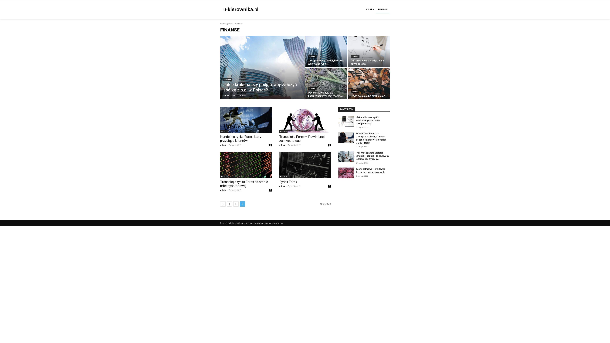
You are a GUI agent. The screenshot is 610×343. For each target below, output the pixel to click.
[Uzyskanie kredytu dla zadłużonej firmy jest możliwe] (326, 83)
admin (223, 145)
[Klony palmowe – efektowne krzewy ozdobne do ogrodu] (346, 173)
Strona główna (226, 23)
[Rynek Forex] (305, 165)
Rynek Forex (288, 182)
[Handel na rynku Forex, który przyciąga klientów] (246, 120)
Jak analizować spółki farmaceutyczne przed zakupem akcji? (368, 120)
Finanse (227, 80)
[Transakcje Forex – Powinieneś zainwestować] (305, 120)
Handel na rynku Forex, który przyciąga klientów (240, 139)
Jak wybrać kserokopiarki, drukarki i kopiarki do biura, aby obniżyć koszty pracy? (372, 155)
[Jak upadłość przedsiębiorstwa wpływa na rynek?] (326, 51)
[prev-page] (223, 204)
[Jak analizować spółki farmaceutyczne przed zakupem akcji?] (346, 121)
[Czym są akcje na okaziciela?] (369, 83)
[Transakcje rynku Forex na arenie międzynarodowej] (246, 165)
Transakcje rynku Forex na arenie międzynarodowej (244, 184)
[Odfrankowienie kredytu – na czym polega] (369, 51)
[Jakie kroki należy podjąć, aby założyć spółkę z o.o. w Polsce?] (262, 67)
